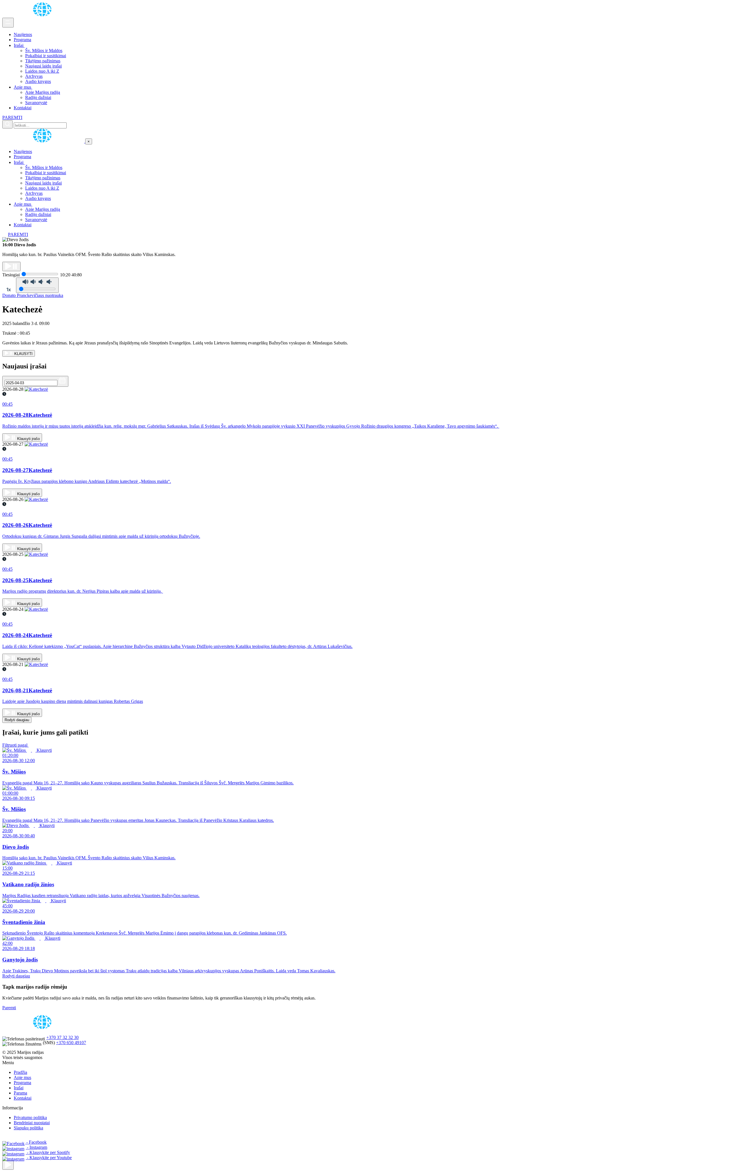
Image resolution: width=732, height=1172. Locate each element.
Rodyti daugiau (17, 720)
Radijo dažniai (38, 97)
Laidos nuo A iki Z (42, 71)
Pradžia (20, 1072)
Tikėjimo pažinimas (42, 60)
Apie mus (23, 87)
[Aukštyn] (8, 1165)
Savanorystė (36, 102)
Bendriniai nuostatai (32, 1122)
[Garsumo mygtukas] (37, 285)
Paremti (9, 1007)
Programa (22, 39)
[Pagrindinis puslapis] (43, 15)
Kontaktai (22, 107)
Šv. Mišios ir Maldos (43, 50)
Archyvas (34, 76)
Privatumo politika (30, 1117)
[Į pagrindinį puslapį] (43, 141)
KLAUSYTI (23, 354)
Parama (20, 1092)
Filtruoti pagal (15, 745)
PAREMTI (12, 117)
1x (8, 289)
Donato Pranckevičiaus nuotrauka (32, 295)
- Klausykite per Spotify (48, 1152)
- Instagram (36, 1147)
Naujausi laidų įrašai (43, 66)
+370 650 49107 (71, 1042)
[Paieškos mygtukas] (7, 124)
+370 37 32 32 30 (62, 1037)
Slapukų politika (28, 1127)
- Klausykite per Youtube (49, 1157)
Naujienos (23, 34)
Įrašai (19, 45)
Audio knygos (38, 81)
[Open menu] (8, 22)
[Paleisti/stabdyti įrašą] (11, 266)
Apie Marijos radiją (42, 92)
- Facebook (36, 1142)
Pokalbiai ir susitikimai (45, 55)
